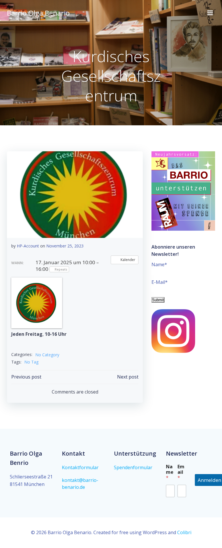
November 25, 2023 (65, 246)
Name (169, 472)
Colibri (184, 532)
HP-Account (28, 246)
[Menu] (210, 13)
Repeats (61, 269)
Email (180, 472)
